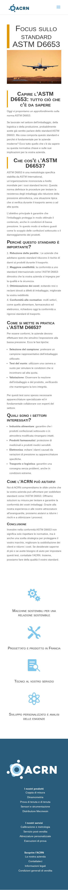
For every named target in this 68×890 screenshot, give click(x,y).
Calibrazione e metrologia (35, 826)
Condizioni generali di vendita (35, 870)
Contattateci (35, 861)
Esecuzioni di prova (35, 840)
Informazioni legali (35, 865)
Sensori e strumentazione (35, 806)
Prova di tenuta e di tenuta (35, 801)
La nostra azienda (35, 856)
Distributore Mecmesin (35, 811)
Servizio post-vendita (35, 831)
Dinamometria (35, 797)
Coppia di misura (35, 792)
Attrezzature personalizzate (35, 836)
